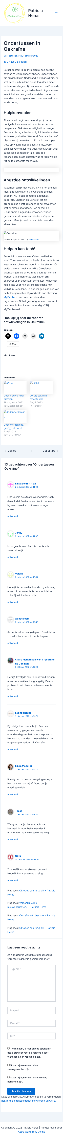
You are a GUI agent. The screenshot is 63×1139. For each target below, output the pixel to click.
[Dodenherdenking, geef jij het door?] (15, 416)
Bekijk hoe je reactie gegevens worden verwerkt (28, 1100)
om (37, 239)
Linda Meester (23, 765)
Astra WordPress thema (31, 1131)
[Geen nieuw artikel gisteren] (15, 387)
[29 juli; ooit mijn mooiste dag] (41, 387)
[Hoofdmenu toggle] (56, 13)
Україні (23, 61)
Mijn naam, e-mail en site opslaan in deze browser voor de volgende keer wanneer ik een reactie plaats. (29, 1052)
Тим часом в (11, 61)
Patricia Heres (35, 13)
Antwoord (12, 516)
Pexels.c (32, 239)
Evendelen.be (23, 712)
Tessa (18, 810)
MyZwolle (9, 297)
